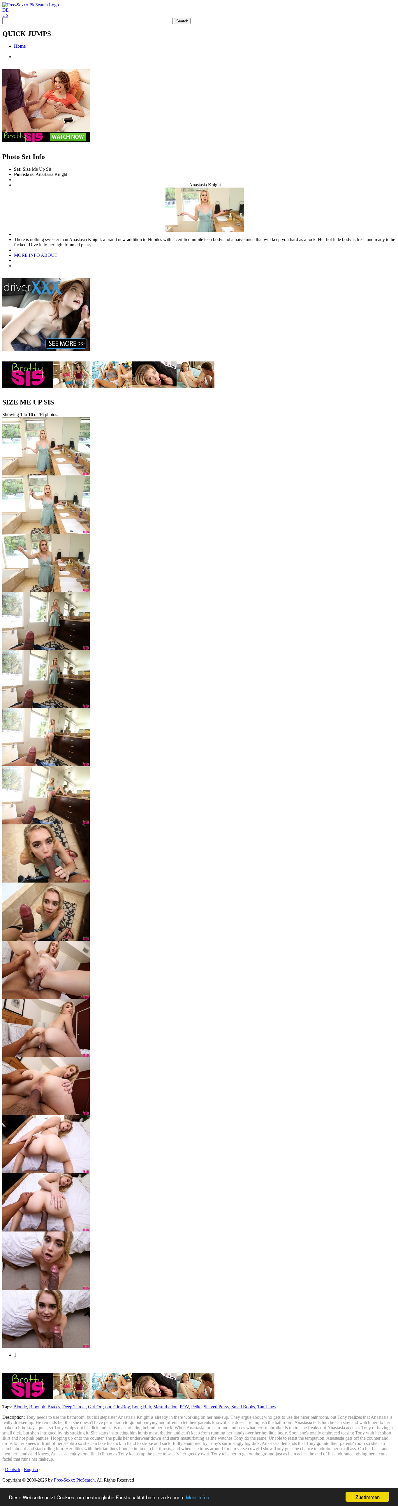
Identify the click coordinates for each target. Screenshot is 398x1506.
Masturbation (165, 1406)
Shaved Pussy (216, 1406)
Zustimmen (367, 1496)
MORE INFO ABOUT (35, 255)
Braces (53, 1406)
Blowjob (37, 1406)
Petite (196, 1406)
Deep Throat (74, 1406)
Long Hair (141, 1406)
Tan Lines (266, 1406)
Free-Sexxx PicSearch (74, 1480)
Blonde (20, 1406)
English (31, 1469)
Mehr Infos (197, 1497)
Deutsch (12, 1469)
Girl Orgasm (99, 1406)
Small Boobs (243, 1406)
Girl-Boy (121, 1406)
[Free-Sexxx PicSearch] (30, 4)
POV (184, 1406)
